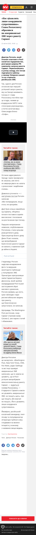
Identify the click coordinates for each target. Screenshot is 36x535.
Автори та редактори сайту (10, 532)
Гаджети (21, 12)
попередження (8, 284)
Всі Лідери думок (29, 527)
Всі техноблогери (7, 530)
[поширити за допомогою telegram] (13, 50)
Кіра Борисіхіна (12, 434)
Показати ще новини (18, 518)
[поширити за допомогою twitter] (8, 50)
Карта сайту (8, 527)
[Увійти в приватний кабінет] (26, 7)
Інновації (29, 12)
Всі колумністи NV (18, 527)
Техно (4, 12)
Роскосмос (20, 438)
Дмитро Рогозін (11, 438)
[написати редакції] (18, 50)
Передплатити (17, 7)
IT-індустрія (13, 12)
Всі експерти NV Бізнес (27, 530)
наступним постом (9, 196)
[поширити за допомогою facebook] (4, 50)
